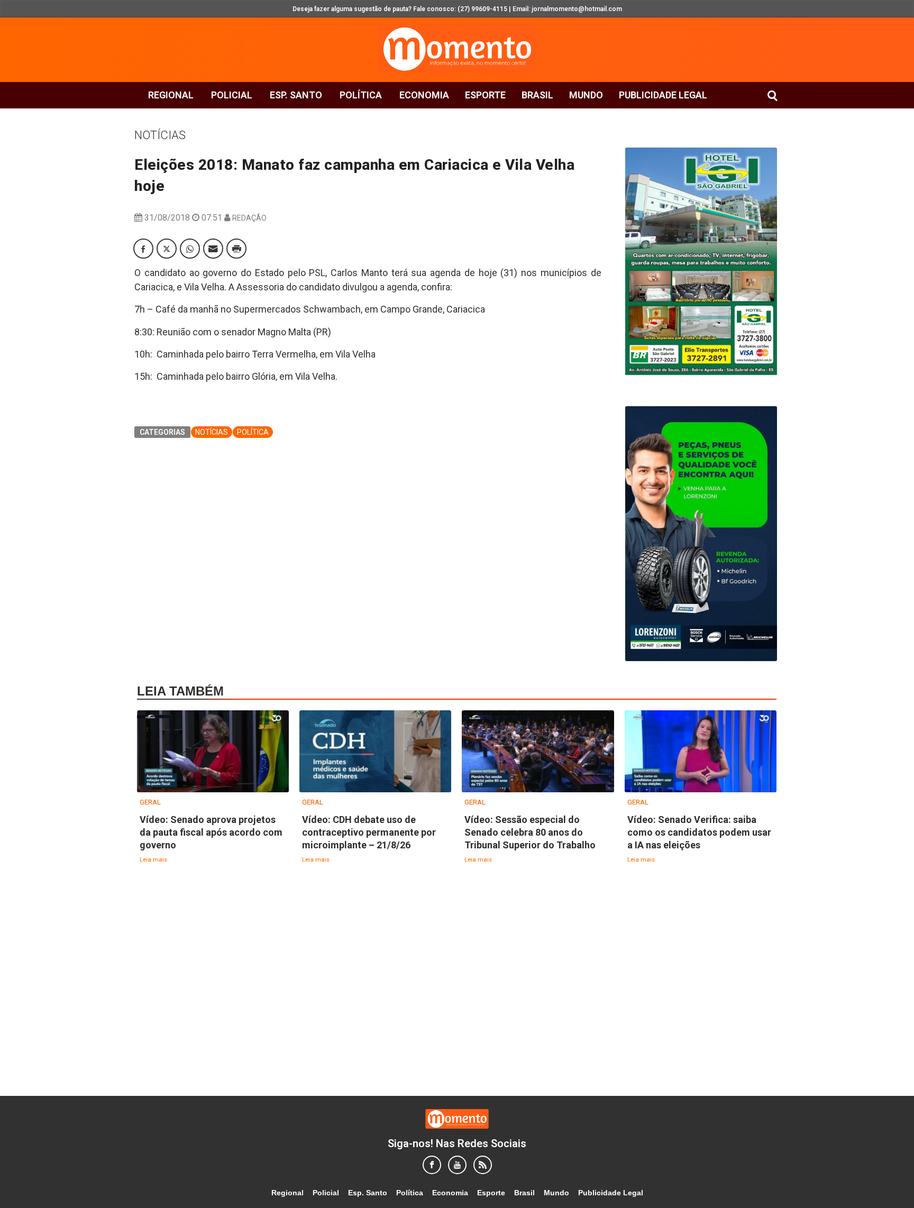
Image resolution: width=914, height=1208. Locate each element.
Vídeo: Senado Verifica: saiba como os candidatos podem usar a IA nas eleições (699, 832)
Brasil (537, 94)
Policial (231, 94)
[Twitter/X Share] (167, 249)
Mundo (586, 94)
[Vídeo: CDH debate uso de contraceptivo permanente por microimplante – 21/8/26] (375, 751)
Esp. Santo (296, 94)
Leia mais (153, 859)
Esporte (485, 94)
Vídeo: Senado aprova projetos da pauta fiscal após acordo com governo (211, 832)
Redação (249, 218)
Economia (424, 94)
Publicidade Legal (663, 94)
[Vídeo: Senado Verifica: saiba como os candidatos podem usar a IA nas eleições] (700, 751)
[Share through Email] (213, 249)
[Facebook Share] (143, 249)
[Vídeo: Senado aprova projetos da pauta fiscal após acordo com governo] (213, 751)
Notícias (160, 135)
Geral (150, 802)
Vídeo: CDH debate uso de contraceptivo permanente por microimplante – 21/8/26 (369, 832)
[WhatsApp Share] (190, 249)
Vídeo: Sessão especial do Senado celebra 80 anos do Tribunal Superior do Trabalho (530, 832)
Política (361, 94)
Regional (171, 94)
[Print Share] (236, 249)
